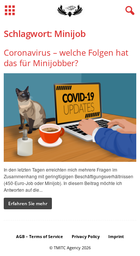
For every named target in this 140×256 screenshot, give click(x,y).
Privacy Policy (86, 236)
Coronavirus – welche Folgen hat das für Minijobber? (66, 57)
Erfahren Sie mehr (27, 203)
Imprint (116, 236)
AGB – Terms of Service (39, 236)
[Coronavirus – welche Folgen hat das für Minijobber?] (70, 117)
